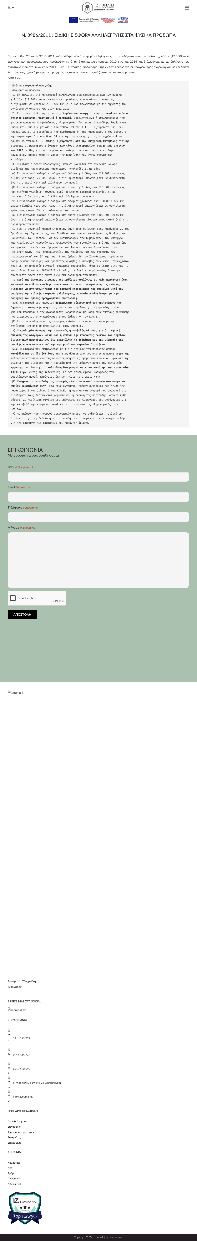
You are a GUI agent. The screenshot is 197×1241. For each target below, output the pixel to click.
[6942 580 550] (10, 1069)
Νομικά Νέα (14, 1184)
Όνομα (20, 467)
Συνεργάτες (14, 1137)
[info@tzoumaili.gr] (10, 1097)
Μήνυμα (21, 527)
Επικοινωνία (14, 1143)
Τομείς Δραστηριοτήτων (21, 1132)
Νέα (10, 1168)
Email (19, 487)
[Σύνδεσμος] (98, 8)
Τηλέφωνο (23, 507)
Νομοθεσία (14, 1163)
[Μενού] (187, 8)
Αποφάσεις (14, 1178)
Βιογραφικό (14, 1127)
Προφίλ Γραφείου (17, 1121)
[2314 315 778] (10, 1038)
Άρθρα (11, 1173)
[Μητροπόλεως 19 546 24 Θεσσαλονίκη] (10, 1083)
